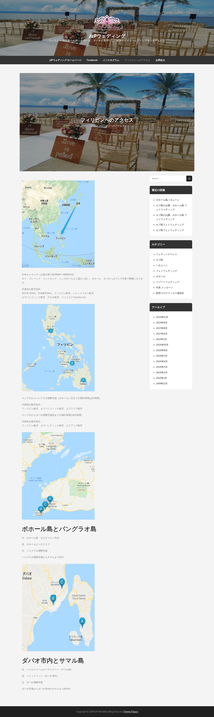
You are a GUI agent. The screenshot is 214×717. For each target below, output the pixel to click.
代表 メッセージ (164, 287)
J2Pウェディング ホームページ (65, 60)
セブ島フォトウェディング (170, 224)
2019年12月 (162, 383)
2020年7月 (161, 355)
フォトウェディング (166, 270)
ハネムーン (162, 265)
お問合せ (160, 60)
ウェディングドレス (166, 254)
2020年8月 (162, 350)
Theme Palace (130, 711)
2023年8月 (161, 328)
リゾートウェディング (167, 281)
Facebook (92, 60)
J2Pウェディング (107, 36)
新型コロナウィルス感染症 (170, 293)
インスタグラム (111, 60)
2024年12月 (162, 317)
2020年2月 (162, 372)
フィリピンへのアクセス (137, 60)
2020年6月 (162, 361)
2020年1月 (161, 378)
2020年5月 (162, 366)
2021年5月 (161, 339)
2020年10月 (162, 344)
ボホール (160, 276)
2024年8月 (161, 322)
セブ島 (159, 259)
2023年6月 (161, 333)
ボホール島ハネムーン (167, 199)
